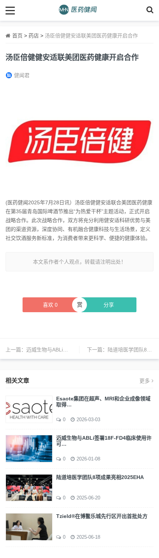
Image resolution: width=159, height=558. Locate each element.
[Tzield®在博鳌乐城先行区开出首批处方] (29, 526)
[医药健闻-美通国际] (79, 10)
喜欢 (50, 305)
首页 (17, 36)
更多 (144, 381)
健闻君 (22, 75)
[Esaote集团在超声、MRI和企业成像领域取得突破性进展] (29, 409)
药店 (33, 36)
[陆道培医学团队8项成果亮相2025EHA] (29, 487)
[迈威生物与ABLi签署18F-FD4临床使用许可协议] (29, 448)
